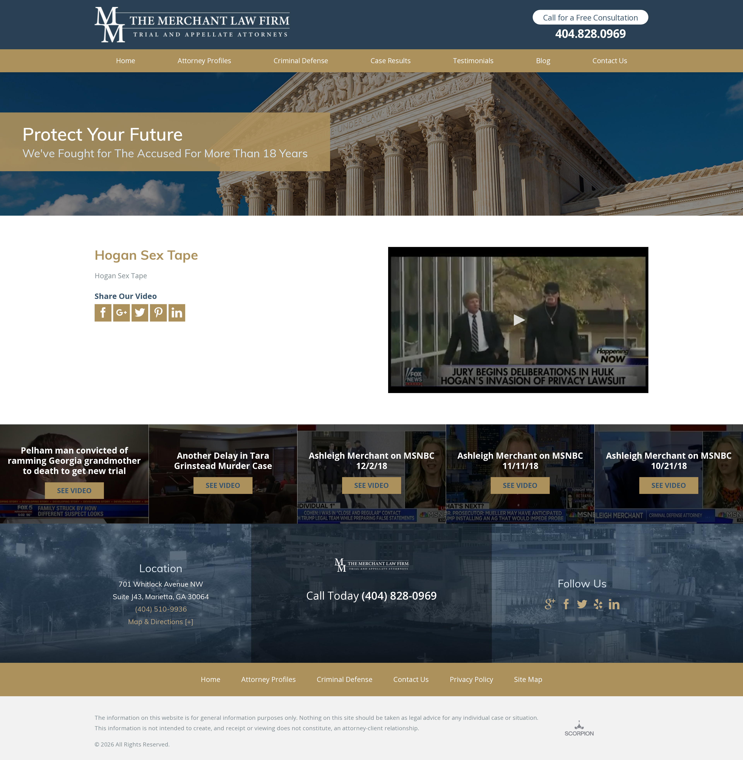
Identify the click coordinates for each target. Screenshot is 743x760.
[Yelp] (598, 604)
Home (210, 679)
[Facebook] (566, 604)
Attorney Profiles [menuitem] (204, 60)
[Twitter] (582, 604)
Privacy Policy (471, 679)
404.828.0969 (590, 33)
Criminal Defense (344, 679)
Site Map (528, 679)
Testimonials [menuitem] (473, 60)
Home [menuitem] (125, 60)
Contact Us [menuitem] (609, 60)
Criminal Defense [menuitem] (301, 60)
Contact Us (411, 679)
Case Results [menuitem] (391, 60)
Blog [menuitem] (543, 60)
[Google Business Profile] (550, 604)
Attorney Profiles (268, 679)
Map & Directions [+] (160, 621)
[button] (518, 320)
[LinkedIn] (614, 604)
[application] (518, 320)
